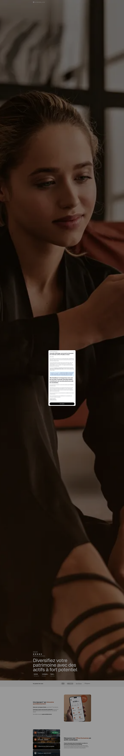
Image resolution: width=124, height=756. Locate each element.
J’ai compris (62, 403)
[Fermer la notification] (74, 352)
